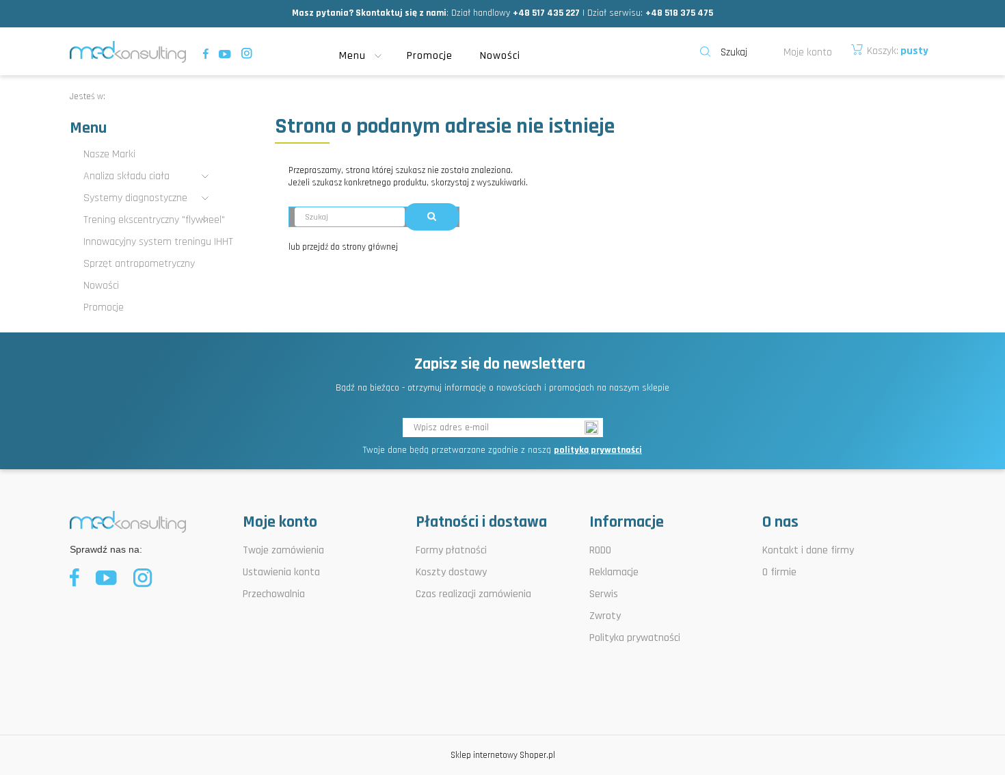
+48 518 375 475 (679, 13)
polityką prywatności (598, 450)
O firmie (779, 572)
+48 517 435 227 (546, 13)
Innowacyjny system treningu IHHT (158, 242)
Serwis (603, 594)
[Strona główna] (128, 51)
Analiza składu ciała (126, 176)
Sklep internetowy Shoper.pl (503, 755)
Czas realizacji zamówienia (473, 594)
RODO (600, 550)
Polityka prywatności (634, 638)
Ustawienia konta (281, 572)
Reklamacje (614, 572)
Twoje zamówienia (283, 550)
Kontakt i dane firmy (808, 550)
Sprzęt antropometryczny (139, 264)
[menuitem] (366, 56)
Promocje (103, 307)
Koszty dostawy (451, 572)
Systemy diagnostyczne (135, 198)
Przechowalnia (274, 594)
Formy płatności (451, 550)
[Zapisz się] (593, 427)
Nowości (101, 285)
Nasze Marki (109, 154)
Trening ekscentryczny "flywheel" (154, 220)
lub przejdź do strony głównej (343, 246)
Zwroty (605, 616)
